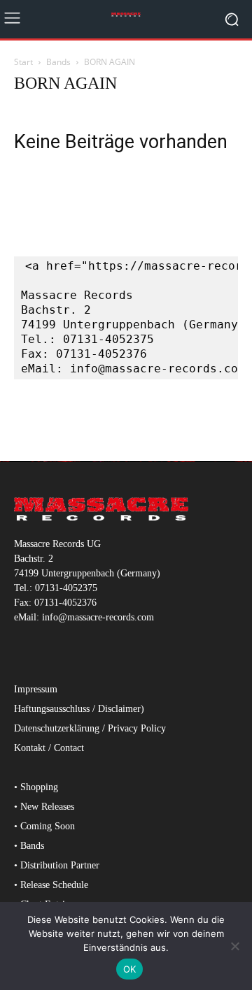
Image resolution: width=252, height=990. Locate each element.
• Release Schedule (51, 885)
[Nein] (234, 946)
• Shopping (36, 787)
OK (129, 969)
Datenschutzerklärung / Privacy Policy (90, 728)
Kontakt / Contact (49, 748)
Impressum (35, 689)
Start (23, 62)
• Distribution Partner (56, 865)
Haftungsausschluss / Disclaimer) (79, 709)
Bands (58, 62)
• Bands (29, 845)
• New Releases (44, 806)
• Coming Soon (44, 826)
